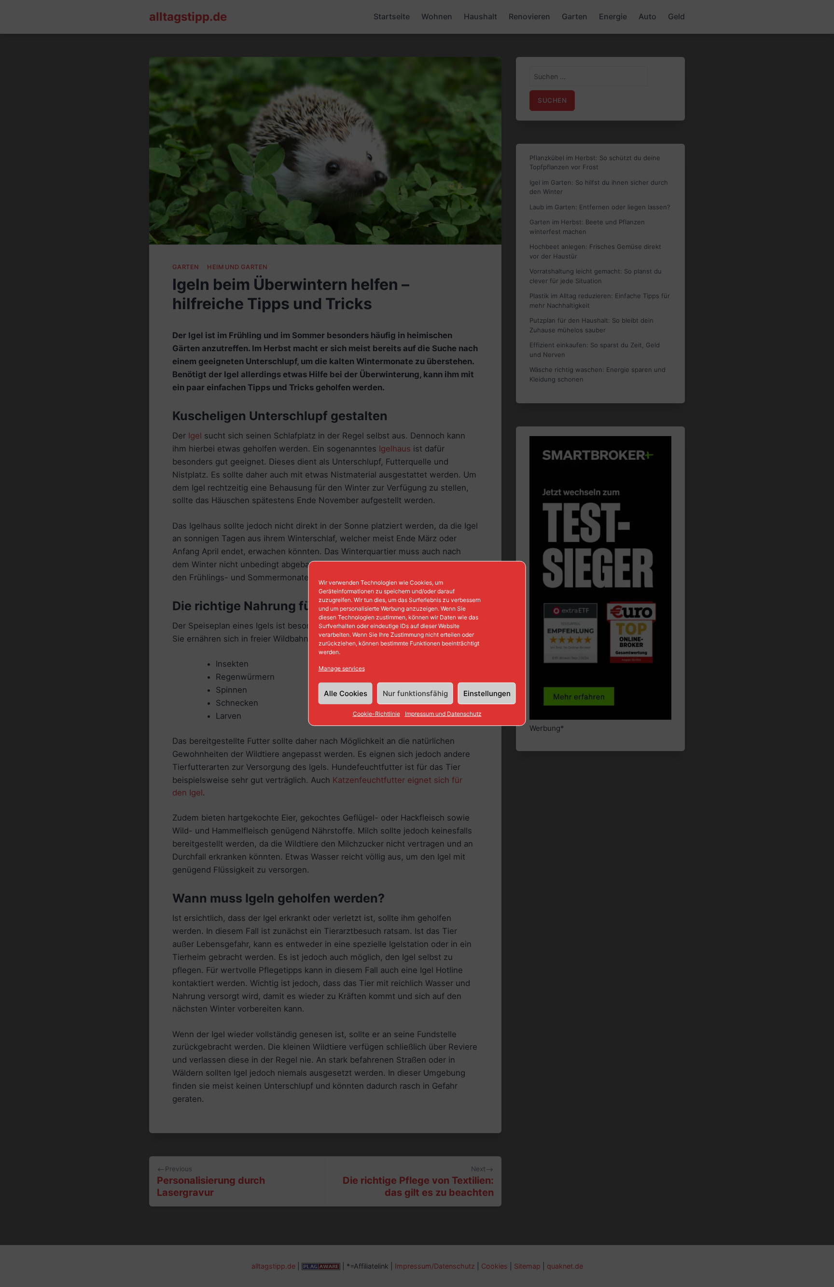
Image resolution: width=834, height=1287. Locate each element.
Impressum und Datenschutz (443, 713)
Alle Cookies (345, 693)
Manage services (342, 668)
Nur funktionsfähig (415, 693)
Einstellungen (487, 693)
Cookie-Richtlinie (376, 713)
